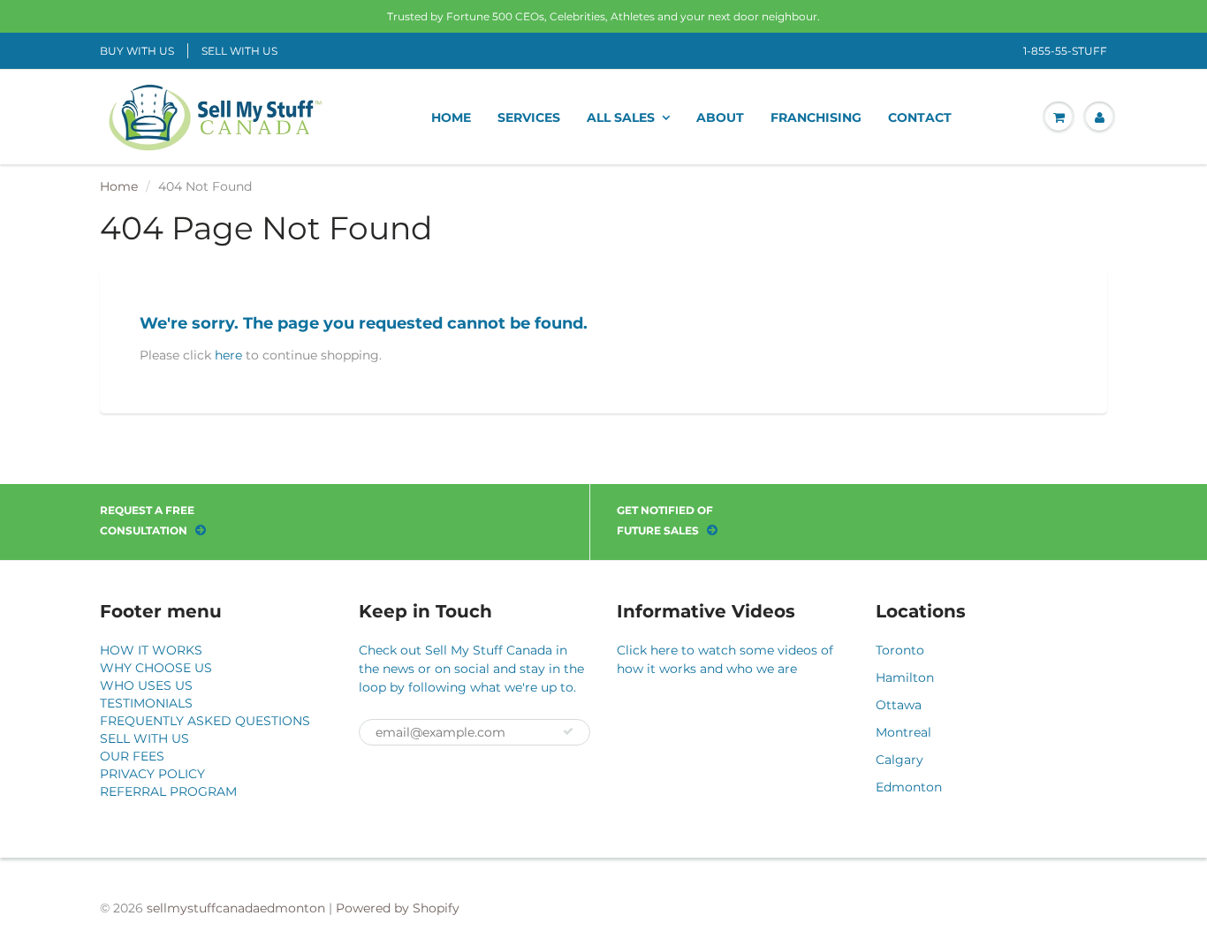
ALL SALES (621, 117)
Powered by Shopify (397, 908)
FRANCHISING (816, 117)
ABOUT (720, 117)
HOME (451, 117)
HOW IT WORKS (151, 650)
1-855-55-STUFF (1065, 50)
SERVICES (528, 117)
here (228, 355)
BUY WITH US (137, 50)
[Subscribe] (568, 731)
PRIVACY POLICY (152, 774)
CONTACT (920, 117)
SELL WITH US (239, 50)
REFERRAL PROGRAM (168, 791)
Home (119, 186)
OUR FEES (132, 756)
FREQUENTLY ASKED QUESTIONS (205, 721)
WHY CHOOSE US (156, 668)
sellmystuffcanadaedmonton (236, 908)
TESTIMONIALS (146, 703)
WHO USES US (146, 685)
